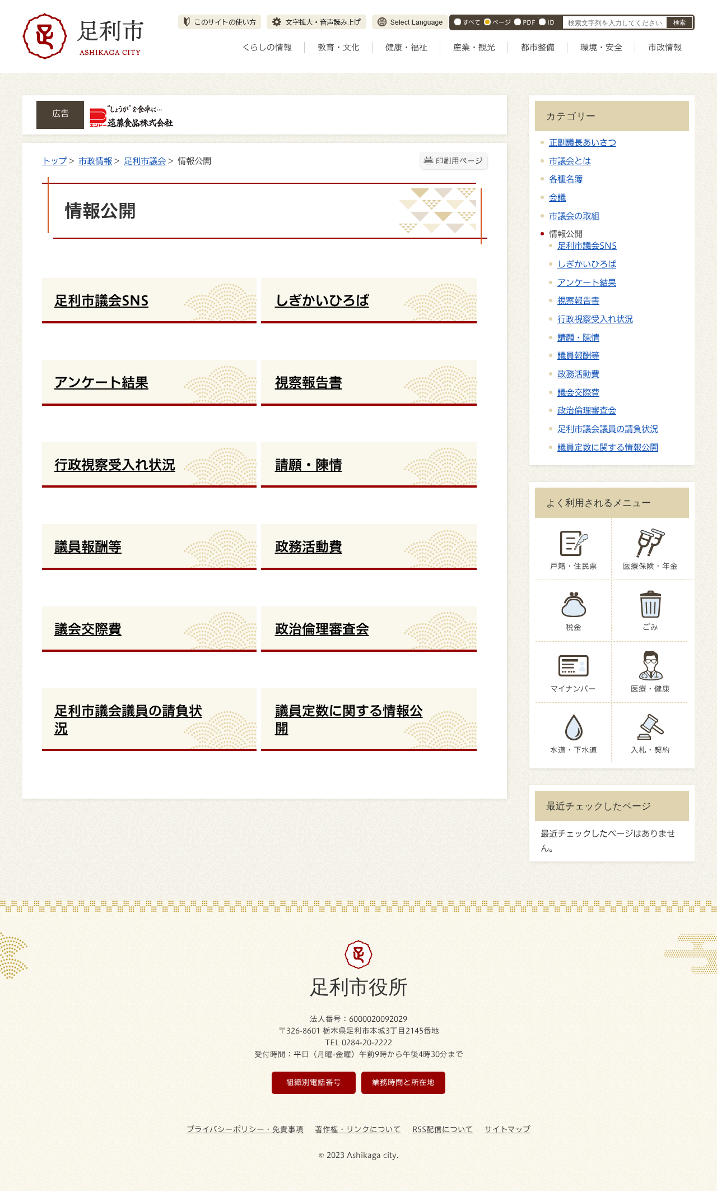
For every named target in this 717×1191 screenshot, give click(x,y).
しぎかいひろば (586, 263)
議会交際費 (578, 392)
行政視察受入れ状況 (595, 318)
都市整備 (538, 47)
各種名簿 (566, 178)
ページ (501, 22)
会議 (557, 197)
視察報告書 (578, 300)
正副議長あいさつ (582, 142)
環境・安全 (601, 47)
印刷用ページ (459, 161)
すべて (472, 22)
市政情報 (665, 47)
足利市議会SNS (587, 245)
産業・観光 (474, 47)
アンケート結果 (586, 282)
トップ (54, 160)
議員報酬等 (578, 355)
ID (551, 22)
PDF (529, 22)
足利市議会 (145, 160)
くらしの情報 (267, 47)
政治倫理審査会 (586, 410)
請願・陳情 (578, 337)
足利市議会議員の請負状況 (607, 428)
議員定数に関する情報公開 (607, 447)
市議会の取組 (574, 215)
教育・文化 (339, 47)
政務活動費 (578, 373)
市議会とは (570, 160)
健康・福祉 (406, 47)
